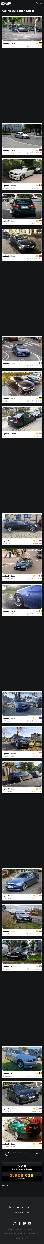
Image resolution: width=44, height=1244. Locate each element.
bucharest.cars (10, 188)
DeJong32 (8, 791)
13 (37, 1154)
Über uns (14, 1207)
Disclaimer (22, 1238)
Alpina (5, 43)
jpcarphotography (11, 756)
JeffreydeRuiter (10, 1147)
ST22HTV (8, 898)
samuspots (9, 579)
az (5, 259)
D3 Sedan (12, 43)
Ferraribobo (9, 543)
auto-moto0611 (10, 614)
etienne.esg (9, 401)
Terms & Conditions (14, 1233)
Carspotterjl (9, 1076)
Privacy (34, 1233)
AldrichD (8, 721)
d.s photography (10, 934)
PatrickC (7, 969)
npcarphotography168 (12, 153)
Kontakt (27, 1207)
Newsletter (22, 1212)
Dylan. (7, 223)
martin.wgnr (9, 46)
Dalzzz (7, 366)
